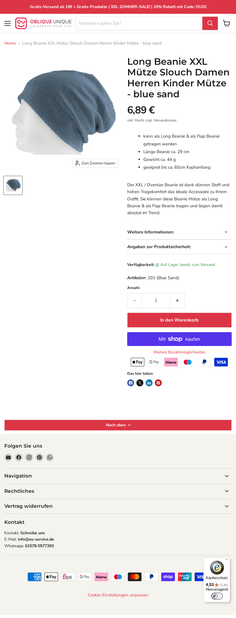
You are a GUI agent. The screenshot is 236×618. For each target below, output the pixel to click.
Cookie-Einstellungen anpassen (118, 595)
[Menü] (226, 561)
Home (10, 43)
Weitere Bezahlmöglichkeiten (179, 352)
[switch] (217, 596)
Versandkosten (165, 120)
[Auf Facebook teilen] (130, 382)
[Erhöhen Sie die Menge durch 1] (177, 300)
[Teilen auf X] (139, 382)
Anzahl (133, 288)
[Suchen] (210, 23)
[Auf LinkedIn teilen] (149, 382)
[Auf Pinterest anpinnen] (158, 382)
